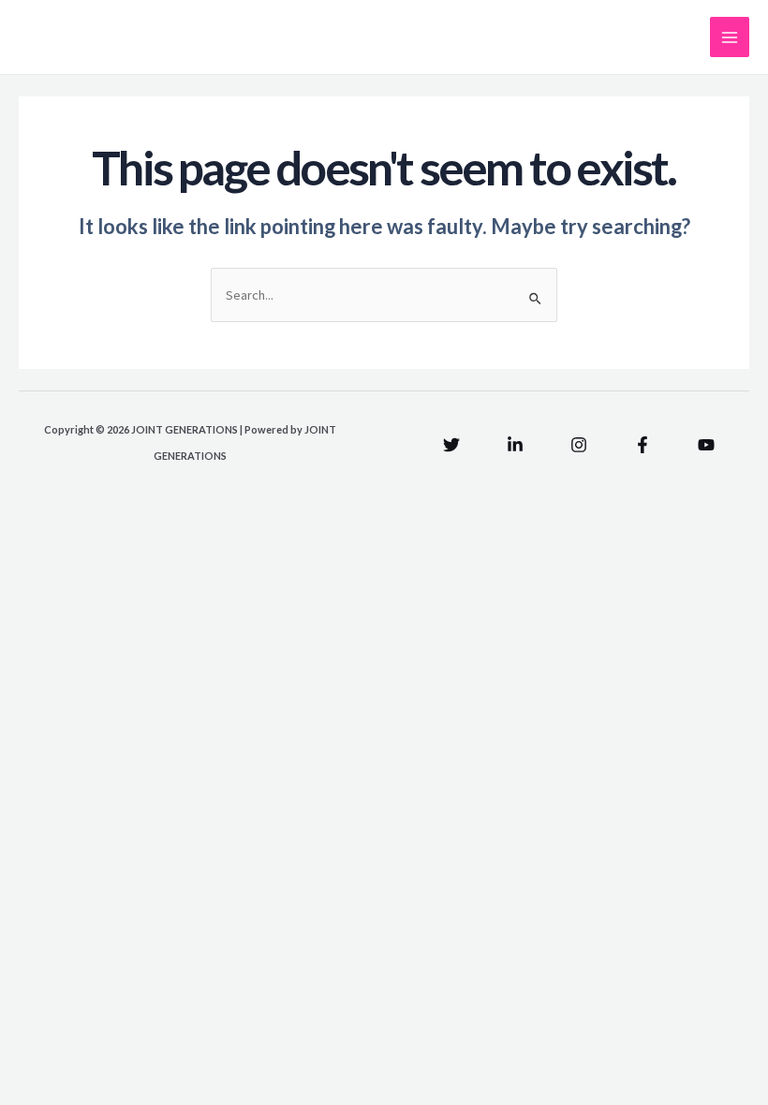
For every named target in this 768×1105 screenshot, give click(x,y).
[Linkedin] (515, 444)
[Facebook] (642, 444)
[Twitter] (451, 444)
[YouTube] (706, 444)
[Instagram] (578, 444)
